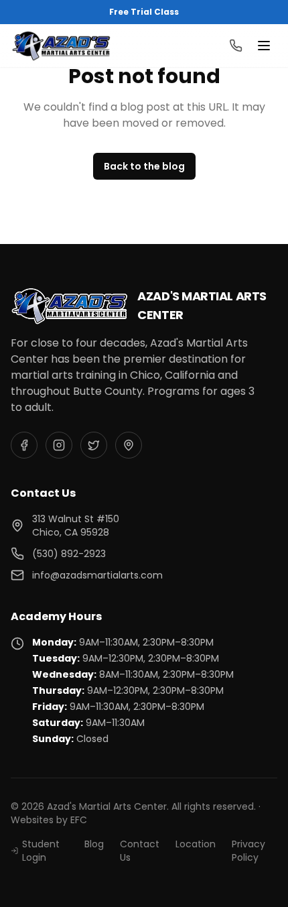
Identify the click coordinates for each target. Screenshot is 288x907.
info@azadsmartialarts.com (97, 575)
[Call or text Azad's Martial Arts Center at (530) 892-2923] (236, 46)
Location (195, 844)
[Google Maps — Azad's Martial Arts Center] (128, 445)
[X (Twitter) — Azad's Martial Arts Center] (93, 445)
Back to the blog (144, 166)
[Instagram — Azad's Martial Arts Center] (59, 445)
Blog (94, 844)
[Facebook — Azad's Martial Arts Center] (24, 445)
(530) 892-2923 (69, 553)
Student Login (41, 850)
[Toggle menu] (263, 45)
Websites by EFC (49, 820)
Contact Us (139, 850)
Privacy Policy (248, 850)
